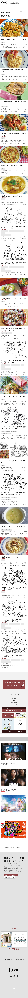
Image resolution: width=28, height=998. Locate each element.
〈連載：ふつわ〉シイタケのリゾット (12, 557)
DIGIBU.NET (13, 739)
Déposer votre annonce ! (14, 708)
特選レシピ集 (8, 431)
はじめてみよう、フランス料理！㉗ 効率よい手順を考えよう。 (13, 361)
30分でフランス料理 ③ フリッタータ (12, 165)
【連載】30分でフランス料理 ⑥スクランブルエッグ (13, 70)
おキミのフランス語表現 (14, 731)
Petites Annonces (14, 694)
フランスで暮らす (8, 333)
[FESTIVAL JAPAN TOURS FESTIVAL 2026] (7, 844)
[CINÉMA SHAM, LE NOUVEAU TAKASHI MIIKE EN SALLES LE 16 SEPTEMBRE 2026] (9, 792)
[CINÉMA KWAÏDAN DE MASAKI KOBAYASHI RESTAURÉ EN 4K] (9, 766)
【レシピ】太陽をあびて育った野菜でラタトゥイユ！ (14, 461)
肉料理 (7, 106)
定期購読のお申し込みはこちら (11, 875)
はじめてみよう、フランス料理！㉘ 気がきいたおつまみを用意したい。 (13, 263)
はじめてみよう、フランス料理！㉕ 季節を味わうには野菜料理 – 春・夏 (13, 493)
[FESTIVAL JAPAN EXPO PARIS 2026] (6, 818)
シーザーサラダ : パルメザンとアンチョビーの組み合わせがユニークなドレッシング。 (14, 589)
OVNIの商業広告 (8, 959)
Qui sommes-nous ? (14, 962)
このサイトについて (10, 956)
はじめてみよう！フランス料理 (6, 433)
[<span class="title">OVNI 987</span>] (14, 931)
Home (2, 12)
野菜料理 (3, 42)
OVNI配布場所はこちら (9, 877)
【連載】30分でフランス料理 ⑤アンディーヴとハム (13, 102)
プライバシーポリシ (19, 959)
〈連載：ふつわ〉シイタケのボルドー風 (13, 396)
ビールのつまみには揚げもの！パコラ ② (13, 39)
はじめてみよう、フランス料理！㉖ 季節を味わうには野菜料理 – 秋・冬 (13, 427)
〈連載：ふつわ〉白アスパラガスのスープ (14, 526)
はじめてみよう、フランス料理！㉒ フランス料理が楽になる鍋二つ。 (13, 620)
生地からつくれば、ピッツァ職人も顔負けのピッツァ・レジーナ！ (14, 329)
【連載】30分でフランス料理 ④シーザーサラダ (13, 134)
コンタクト (20, 956)
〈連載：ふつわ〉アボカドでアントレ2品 (13, 298)
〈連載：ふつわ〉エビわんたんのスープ (13, 196)
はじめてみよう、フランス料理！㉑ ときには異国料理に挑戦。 (13, 656)
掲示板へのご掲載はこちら (14, 710)
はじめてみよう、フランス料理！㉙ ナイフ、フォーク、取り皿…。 (13, 227)
